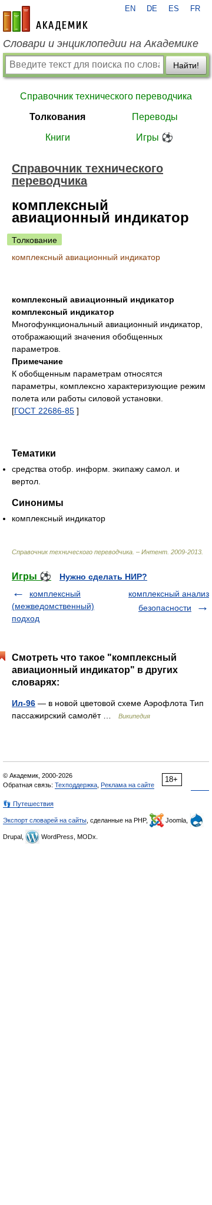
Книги (57, 137)
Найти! (186, 65)
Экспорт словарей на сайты (45, 820)
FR (195, 9)
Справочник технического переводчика (106, 96)
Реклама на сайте (127, 784)
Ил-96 (23, 703)
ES (173, 9)
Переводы (155, 117)
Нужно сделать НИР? (103, 576)
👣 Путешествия (28, 803)
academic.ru (45, 19)
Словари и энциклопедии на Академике (100, 43)
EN (130, 9)
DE (152, 9)
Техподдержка (76, 784)
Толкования (57, 117)
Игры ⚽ (154, 137)
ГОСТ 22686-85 (44, 410)
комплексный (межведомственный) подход (53, 606)
